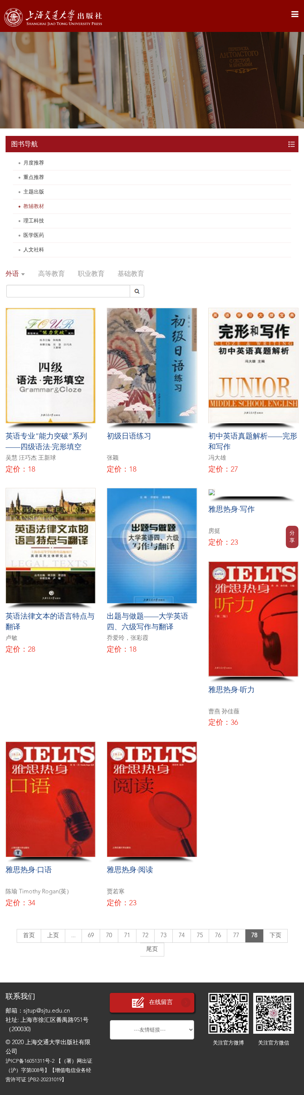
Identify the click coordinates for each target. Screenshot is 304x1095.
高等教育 (51, 274)
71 (127, 936)
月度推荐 (33, 163)
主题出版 (33, 192)
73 (163, 936)
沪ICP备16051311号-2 (30, 1061)
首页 (29, 936)
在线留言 (161, 1003)
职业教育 (91, 274)
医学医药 (33, 235)
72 (145, 936)
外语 (13, 274)
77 (236, 936)
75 (200, 936)
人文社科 (33, 249)
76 (218, 936)
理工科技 (33, 221)
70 (109, 936)
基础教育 (131, 274)
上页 (53, 936)
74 (182, 936)
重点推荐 (33, 177)
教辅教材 (33, 206)
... (73, 936)
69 (91, 936)
